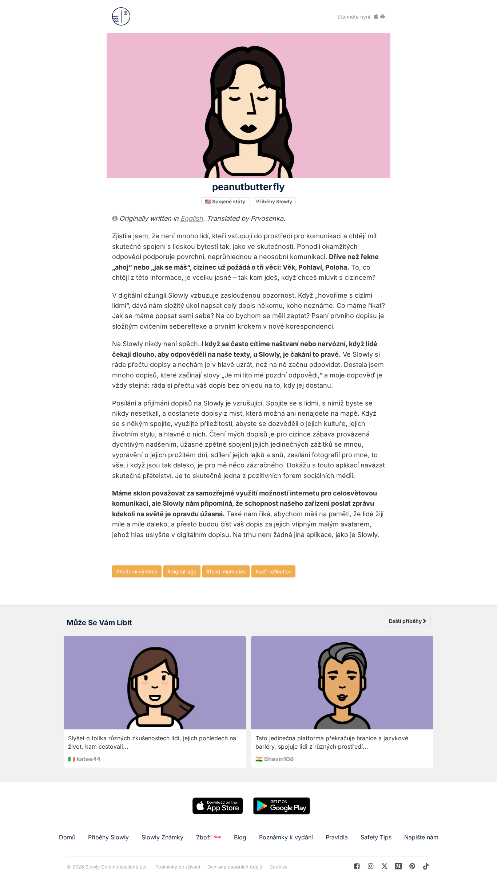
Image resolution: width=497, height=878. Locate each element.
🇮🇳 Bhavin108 (274, 759)
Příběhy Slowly (274, 201)
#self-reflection (273, 571)
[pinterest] (398, 866)
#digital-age (181, 571)
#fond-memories (226, 571)
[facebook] (357, 866)
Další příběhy (406, 621)
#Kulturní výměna (137, 571)
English (191, 218)
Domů (67, 837)
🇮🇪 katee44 (84, 759)
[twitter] (384, 866)
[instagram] (370, 866)
